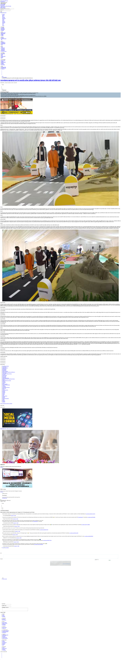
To (0, 10)
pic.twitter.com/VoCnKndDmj (38, 544)
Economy (3, 396)
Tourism (3, 394)
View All (1, 467)
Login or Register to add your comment (6, 403)
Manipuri (3, 22)
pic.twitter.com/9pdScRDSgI (88, 536)
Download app (2, 1)
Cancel (2, 612)
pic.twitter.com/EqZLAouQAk (90, 513)
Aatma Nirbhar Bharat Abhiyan (7, 373)
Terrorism (3, 392)
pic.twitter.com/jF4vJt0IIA (91, 517)
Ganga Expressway (5, 367)
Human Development (5, 398)
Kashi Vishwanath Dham (6, 384)
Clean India (4, 386)
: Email (4, 605)
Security (3, 393)
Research (3, 391)
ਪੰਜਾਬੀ (3, 25)
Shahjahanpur (4, 368)
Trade (3, 395)
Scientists (3, 390)
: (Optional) (5, 607)
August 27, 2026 (13, 515)
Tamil (3, 20)
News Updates (4, 77)
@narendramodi (80, 517)
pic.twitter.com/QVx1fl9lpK (85, 524)
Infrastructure (4, 370)
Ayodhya (3, 385)
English (3, 14)
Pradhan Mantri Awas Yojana (6, 380)
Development (4, 369)
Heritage (3, 397)
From (1, 9)
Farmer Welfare (4, 375)
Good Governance (5, 371)
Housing (3, 379)
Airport (3, 399)
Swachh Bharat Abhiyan (6, 387)
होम (2, 76)
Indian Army (4, 388)
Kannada (3, 17)
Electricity (3, 381)
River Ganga (4, 376)
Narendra (2, 4)
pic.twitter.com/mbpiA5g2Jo (44, 529)
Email (3, 603)
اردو (3, 24)
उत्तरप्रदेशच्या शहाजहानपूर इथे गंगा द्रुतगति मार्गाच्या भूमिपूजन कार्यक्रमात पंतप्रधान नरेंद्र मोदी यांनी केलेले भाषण (30, 80)
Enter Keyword (2, 8)
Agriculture (4, 382)
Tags (3, 366)
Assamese (3, 21)
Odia (3, 23)
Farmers (3, 383)
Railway (3, 400)
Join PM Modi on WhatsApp (4, 510)
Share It (1, 558)
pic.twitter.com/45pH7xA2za (47, 540)
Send (4, 612)
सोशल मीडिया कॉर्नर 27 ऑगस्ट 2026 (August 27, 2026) (8, 428)
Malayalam (4, 18)
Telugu (3, 19)
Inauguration (4, 377)
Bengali (3, 16)
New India (3, 374)
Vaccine (3, 389)
